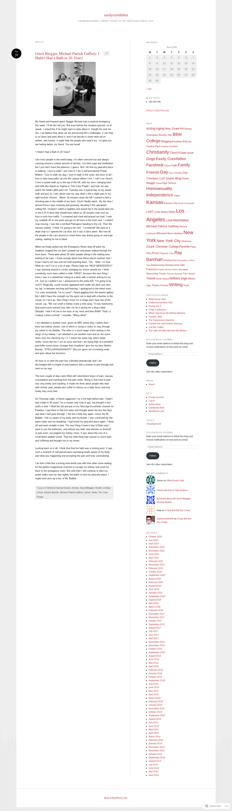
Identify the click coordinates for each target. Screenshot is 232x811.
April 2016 (154, 666)
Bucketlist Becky (165, 498)
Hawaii (159, 183)
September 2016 (157, 652)
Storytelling (183, 269)
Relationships (158, 265)
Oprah (87, 492)
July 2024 (153, 540)
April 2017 (154, 638)
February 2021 (156, 568)
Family (184, 165)
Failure (167, 165)
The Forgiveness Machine (161, 320)
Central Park (153, 146)
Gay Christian (175, 173)
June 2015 (154, 687)
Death (190, 152)
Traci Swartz (189, 273)
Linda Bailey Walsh (164, 211)
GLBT (162, 178)
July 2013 (153, 764)
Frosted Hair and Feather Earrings (165, 323)
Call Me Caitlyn (156, 327)
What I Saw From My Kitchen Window (167, 313)
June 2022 (154, 554)
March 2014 (154, 736)
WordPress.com (156, 411)
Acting (150, 128)
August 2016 (155, 656)
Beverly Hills (165, 135)
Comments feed (156, 407)
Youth (186, 285)
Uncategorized (154, 424)
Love (169, 220)
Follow (153, 363)
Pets (148, 253)
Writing (176, 284)
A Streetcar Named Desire (58, 488)
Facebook (154, 165)
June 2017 (154, 635)
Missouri (162, 233)
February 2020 (156, 582)
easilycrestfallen (116, 14)
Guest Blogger (87, 488)
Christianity (157, 152)
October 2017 (155, 621)
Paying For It (155, 306)
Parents (184, 246)
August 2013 (155, 761)
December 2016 (157, 642)
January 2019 (155, 592)
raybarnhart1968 (165, 518)
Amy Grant (172, 128)
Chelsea (164, 146)
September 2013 (157, 757)
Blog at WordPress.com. (116, 798)
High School (169, 183)
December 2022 (157, 550)
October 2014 (155, 712)
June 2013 (154, 768)
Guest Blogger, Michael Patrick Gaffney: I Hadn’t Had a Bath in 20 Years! (67, 55)
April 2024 (154, 543)
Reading (167, 260)
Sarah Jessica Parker (168, 269)
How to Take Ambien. (177, 490)
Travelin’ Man (155, 316)
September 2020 (157, 575)
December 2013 (157, 747)
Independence (159, 195)
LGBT (149, 211)
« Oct (148, 89)
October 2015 (155, 677)
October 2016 (155, 649)
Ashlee (160, 490)
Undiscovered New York (160, 302)
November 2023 (157, 547)
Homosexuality (159, 188)
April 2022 (154, 558)
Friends (152, 172)
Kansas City (171, 203)
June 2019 (154, 589)
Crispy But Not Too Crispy (177, 510)
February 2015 (156, 701)
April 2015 (154, 694)
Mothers (178, 233)
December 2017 (157, 614)
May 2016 (153, 663)
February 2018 (156, 610)
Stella (94, 492)
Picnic (156, 253)
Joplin (177, 195)
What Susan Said (157, 299)
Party (193, 246)
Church (174, 152)
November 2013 (157, 750)
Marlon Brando (51, 492)
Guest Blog (173, 178)
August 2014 (155, 719)
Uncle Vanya (162, 278)
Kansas (154, 202)
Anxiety (75, 488)
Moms (170, 233)
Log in (152, 400)
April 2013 (154, 775)
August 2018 (155, 600)
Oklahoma (186, 241)
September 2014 (157, 715)
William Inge (178, 278)
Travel (150, 278)
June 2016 (154, 659)
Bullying (187, 141)
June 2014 (154, 726)
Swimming (152, 273)
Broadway (177, 141)
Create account (156, 397)
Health (98, 488)
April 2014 (154, 733)
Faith (174, 165)
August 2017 (155, 628)
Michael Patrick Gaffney (71, 492)
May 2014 (153, 729)
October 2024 (155, 536)
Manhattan (181, 220)
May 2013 (153, 771)
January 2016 (155, 673)
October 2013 (155, 754)
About (151, 384)
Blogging (166, 141)
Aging (160, 128)
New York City (169, 241)
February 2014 (156, 740)
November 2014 (157, 708)
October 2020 (155, 571)
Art (182, 128)
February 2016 (156, 670)
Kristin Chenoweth (186, 203)
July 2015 (153, 684)
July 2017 (153, 631)
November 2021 (157, 564)
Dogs (150, 159)
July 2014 (153, 722)
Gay (164, 171)
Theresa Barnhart (174, 274)
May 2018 (153, 603)
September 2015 (157, 680)
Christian (173, 146)
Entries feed (154, 404)
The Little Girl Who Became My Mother (167, 330)
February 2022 (156, 561)
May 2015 (153, 691)
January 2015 (155, 705)
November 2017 (157, 617)
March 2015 (154, 698)
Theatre (162, 273)
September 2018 (157, 596)
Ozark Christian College (162, 246)
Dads (183, 152)
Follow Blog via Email (159, 339)
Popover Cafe (167, 253)
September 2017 (157, 624)
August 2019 (155, 586)
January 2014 (155, 743)
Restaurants (172, 265)
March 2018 (154, 607)
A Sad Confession (157, 309)
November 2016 (157, 645)
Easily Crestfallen (157, 110)
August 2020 (155, 579)
